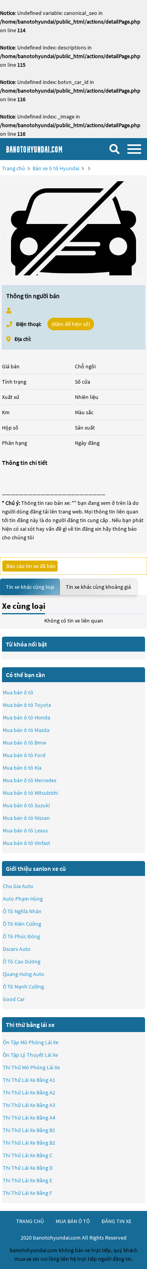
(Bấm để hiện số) (70, 324)
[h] (73, 228)
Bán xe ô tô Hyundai (56, 168)
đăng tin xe (116, 1221)
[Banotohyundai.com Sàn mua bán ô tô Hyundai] (45, 148)
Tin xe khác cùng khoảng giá (98, 586)
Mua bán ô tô (18, 692)
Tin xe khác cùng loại (30, 586)
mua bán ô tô (73, 1221)
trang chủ (30, 1221)
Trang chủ (13, 168)
